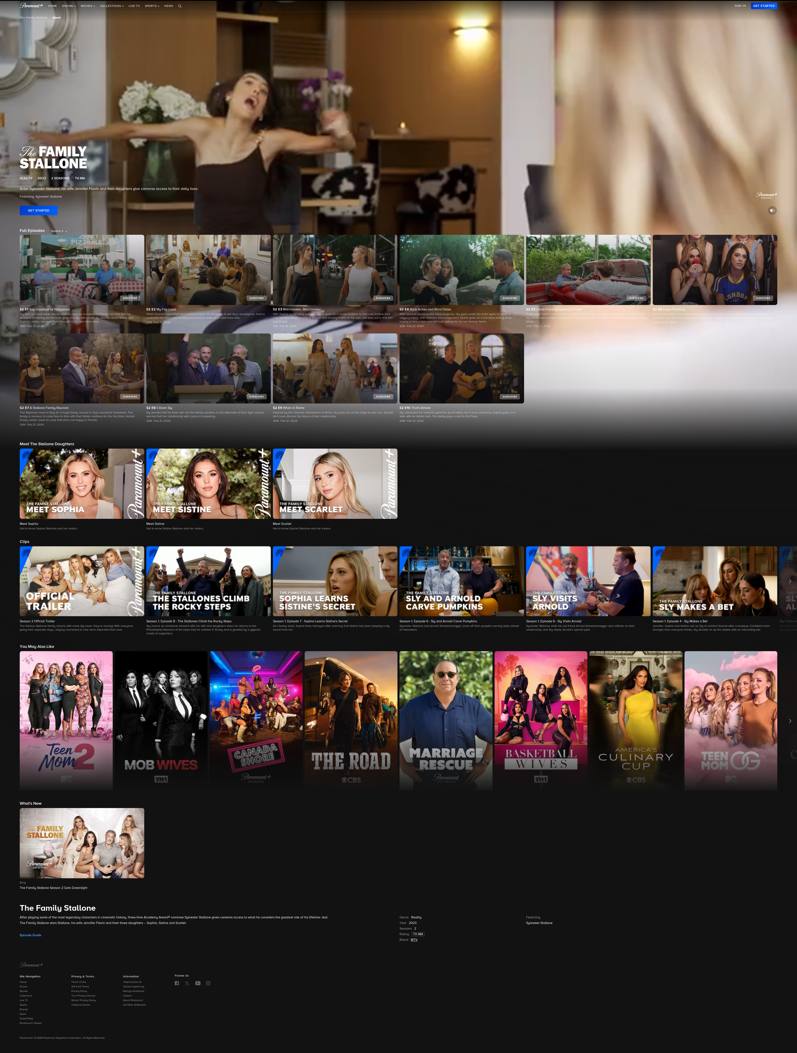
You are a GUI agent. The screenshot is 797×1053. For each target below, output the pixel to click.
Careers (127, 996)
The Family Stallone (34, 17)
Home (52, 6)
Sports (23, 1005)
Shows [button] (68, 6)
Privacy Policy (79, 991)
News (168, 6)
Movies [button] (87, 6)
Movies (24, 991)
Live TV (134, 6)
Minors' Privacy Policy (83, 1000)
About (57, 17)
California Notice (80, 1005)
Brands (24, 1009)
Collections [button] (111, 6)
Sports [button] (151, 6)
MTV (414, 940)
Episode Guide (30, 935)
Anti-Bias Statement (134, 1005)
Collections (26, 996)
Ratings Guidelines (133, 991)
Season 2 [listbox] (57, 231)
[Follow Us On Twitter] (187, 983)
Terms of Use (78, 982)
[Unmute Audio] (772, 210)
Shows (23, 986)
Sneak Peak (26, 1018)
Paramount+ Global (31, 1023)
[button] (82, 490)
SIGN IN (740, 5)
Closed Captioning (133, 986)
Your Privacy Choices (83, 996)
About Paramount (133, 1000)
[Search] (180, 6)
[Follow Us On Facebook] (177, 983)
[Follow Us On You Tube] (197, 983)
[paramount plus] (31, 6)
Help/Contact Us (132, 982)
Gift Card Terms (80, 986)
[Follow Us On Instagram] (208, 983)
